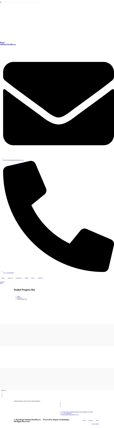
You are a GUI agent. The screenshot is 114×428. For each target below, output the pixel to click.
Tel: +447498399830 (66, 413)
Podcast (91, 420)
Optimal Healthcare (8, 44)
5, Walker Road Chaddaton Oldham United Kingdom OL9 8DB (77, 412)
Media (26, 278)
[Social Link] (61, 402)
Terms (97, 420)
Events (33, 278)
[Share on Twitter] (3, 393)
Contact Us (40, 278)
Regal (2, 43)
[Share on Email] (3, 397)
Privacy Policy (95, 424)
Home (3, 278)
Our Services (19, 278)
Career (84, 420)
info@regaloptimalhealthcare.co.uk (69, 414)
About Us (10, 278)
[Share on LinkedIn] (3, 396)
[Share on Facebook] (3, 394)
